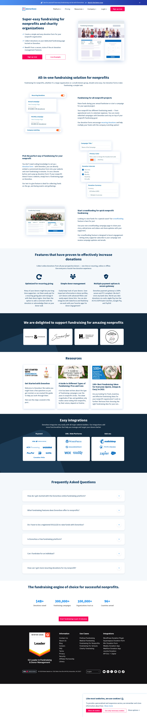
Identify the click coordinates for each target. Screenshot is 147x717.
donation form (27, 166)
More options (133, 710)
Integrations (108, 634)
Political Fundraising (87, 638)
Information (64, 634)
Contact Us (63, 638)
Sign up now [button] (117, 9)
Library (61, 661)
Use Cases (84, 634)
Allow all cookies (94, 710)
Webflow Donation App (112, 648)
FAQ (60, 648)
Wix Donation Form (110, 643)
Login (103, 9)
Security (62, 656)
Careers (62, 646)
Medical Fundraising (87, 641)
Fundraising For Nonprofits (90, 643)
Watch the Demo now (95, 3)
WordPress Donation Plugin (113, 638)
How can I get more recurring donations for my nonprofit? (51, 568)
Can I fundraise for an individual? (40, 553)
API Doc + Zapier (109, 654)
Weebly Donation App (111, 646)
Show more (108, 706)
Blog (61, 643)
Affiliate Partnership (66, 659)
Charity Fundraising (87, 648)
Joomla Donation (109, 651)
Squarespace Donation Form (114, 641)
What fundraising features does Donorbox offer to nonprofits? (53, 510)
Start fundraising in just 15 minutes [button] (73, 619)
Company (91, 9)
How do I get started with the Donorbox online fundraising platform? (56, 496)
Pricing (67, 9)
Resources (78, 9)
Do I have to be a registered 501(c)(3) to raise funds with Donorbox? (55, 524)
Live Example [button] (55, 57)
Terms (61, 651)
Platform (56, 9)
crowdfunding (118, 218)
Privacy (62, 654)
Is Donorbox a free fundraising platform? (44, 539)
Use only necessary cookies (114, 710)
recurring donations (108, 122)
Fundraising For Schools (89, 646)
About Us (62, 641)
